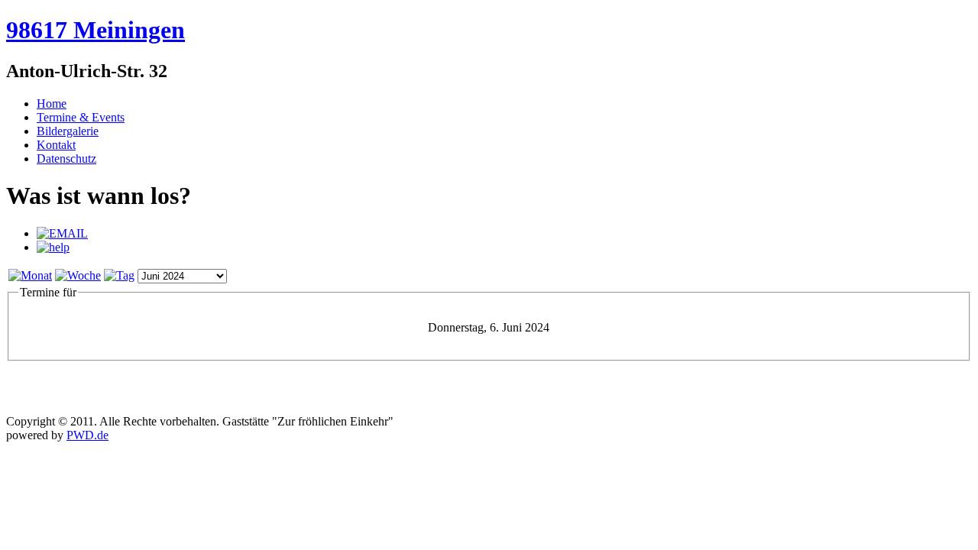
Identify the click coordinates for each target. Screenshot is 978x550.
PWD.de (87, 435)
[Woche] (78, 275)
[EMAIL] (62, 233)
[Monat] (30, 275)
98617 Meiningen (95, 30)
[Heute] (119, 275)
